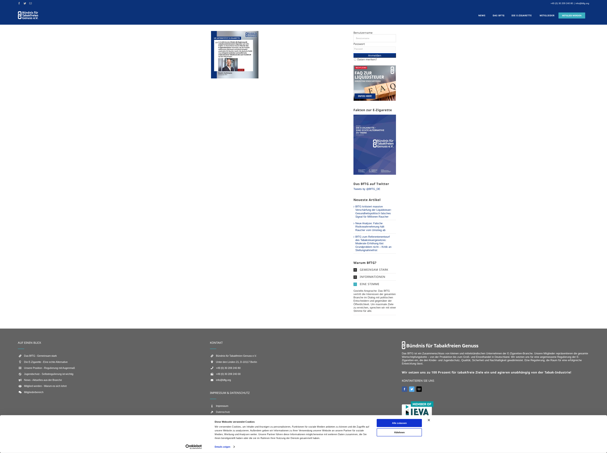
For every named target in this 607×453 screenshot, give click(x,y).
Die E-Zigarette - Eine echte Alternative (46, 362)
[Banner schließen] (429, 420)
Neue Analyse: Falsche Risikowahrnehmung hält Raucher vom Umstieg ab (370, 227)
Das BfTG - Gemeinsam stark (40, 355)
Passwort (359, 44)
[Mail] (419, 389)
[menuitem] (480, 15)
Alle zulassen (399, 423)
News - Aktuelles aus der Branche (43, 380)
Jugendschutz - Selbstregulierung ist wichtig (48, 374)
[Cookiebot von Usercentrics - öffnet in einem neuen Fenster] (194, 446)
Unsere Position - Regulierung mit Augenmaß (49, 368)
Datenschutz (223, 412)
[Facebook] (404, 389)
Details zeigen (222, 446)
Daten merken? (367, 59)
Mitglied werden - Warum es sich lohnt (45, 386)
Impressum (222, 406)
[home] (440, 342)
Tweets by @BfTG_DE (366, 189)
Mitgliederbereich (33, 392)
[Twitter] (411, 389)
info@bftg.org (582, 3)
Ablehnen (399, 432)
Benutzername (363, 32)
